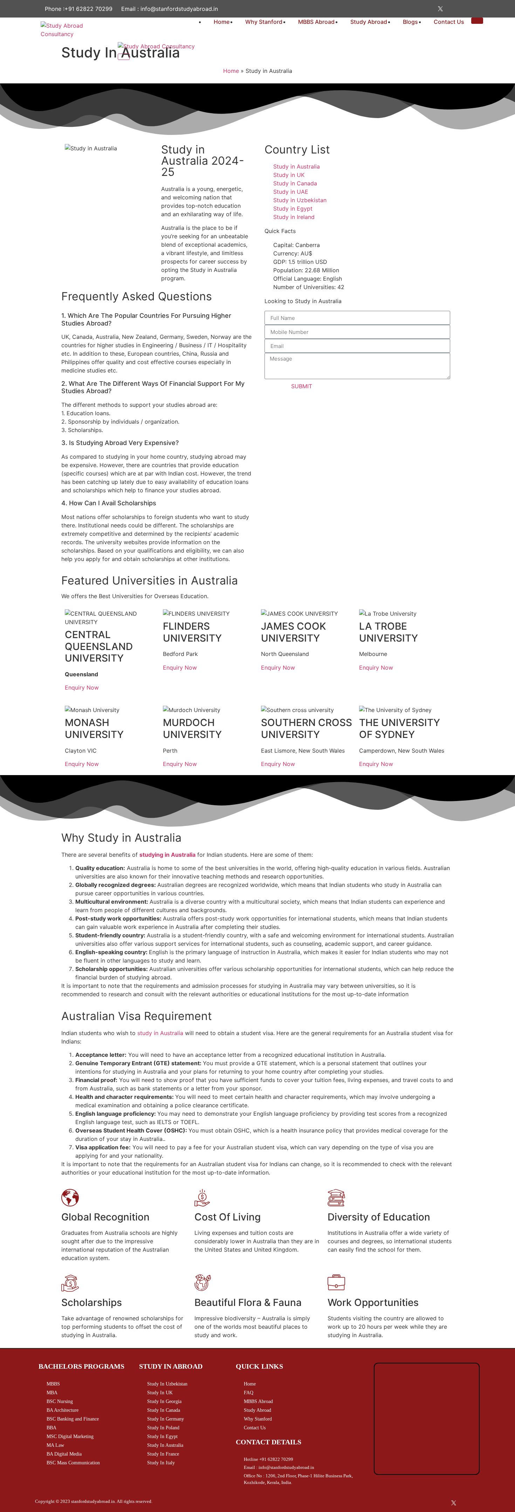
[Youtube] (423, 9)
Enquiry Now (82, 687)
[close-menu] (124, 57)
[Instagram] (409, 9)
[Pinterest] (465, 9)
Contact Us (449, 21)
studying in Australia (167, 854)
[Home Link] (156, 46)
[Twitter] (437, 9)
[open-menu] (477, 21)
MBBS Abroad (316, 21)
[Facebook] (395, 9)
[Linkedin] (451, 9)
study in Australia (161, 1032)
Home (221, 21)
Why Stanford (263, 21)
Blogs (410, 21)
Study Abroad (368, 21)
